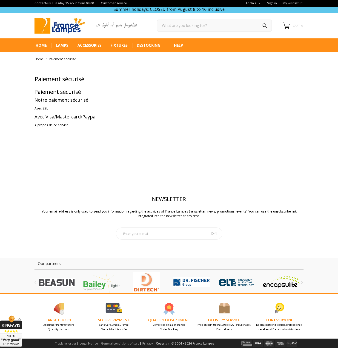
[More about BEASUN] (56, 282)
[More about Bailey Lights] (101, 282)
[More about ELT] (236, 282)
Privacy (147, 343)
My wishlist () (293, 3)
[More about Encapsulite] (281, 282)
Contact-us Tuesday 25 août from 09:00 (64, 3)
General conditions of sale (120, 343)
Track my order (66, 343)
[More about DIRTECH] (146, 282)
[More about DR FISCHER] (191, 282)
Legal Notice (89, 343)
